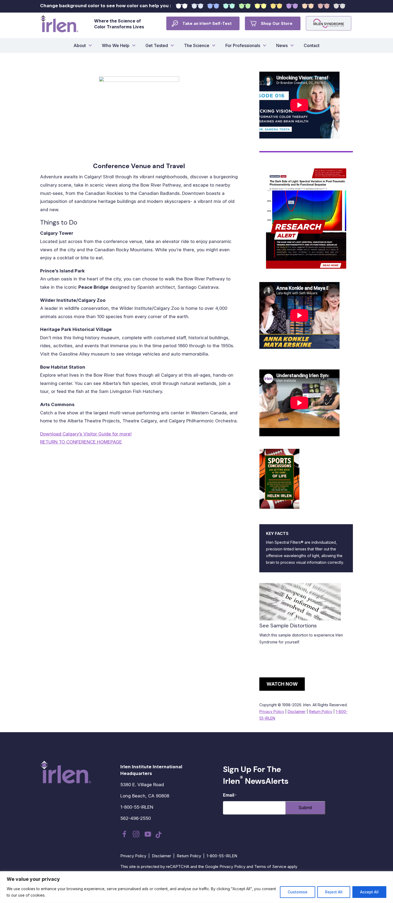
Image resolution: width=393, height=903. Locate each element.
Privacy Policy (271, 711)
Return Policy (320, 711)
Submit (305, 807)
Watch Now (282, 684)
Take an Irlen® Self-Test (207, 23)
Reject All (333, 892)
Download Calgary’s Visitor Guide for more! (86, 434)
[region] (196, 887)
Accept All (369, 892)
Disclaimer (297, 711)
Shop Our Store (276, 23)
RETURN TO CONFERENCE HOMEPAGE (81, 442)
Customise (297, 892)
